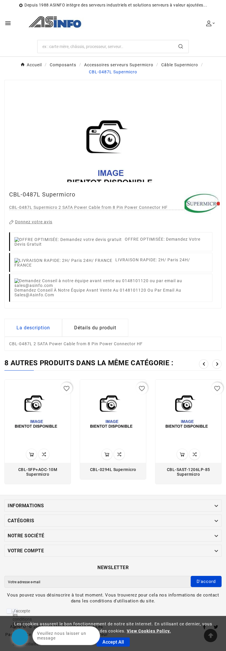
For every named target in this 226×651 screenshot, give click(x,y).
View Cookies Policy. (149, 631)
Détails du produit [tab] (95, 328)
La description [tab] (33, 328)
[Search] (181, 46)
